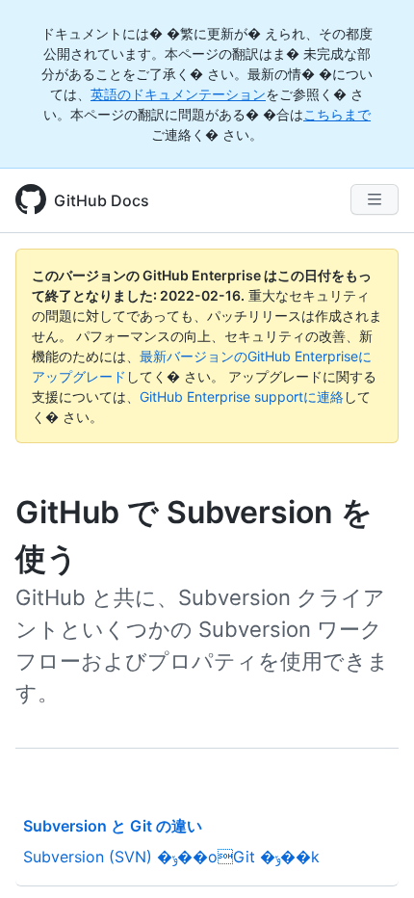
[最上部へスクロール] (371, 855)
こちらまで (337, 114)
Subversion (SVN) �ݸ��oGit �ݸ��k (171, 856)
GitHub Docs (101, 200)
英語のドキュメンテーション (178, 94)
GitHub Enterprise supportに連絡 (242, 396)
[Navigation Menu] (374, 199)
